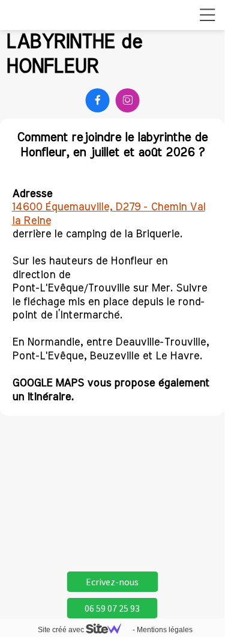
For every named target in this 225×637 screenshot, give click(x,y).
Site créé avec (62, 630)
